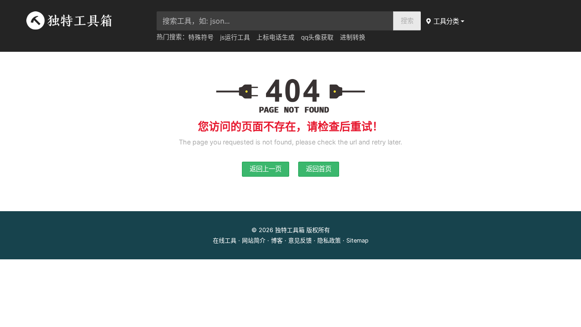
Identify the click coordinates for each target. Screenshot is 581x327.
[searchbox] (275, 20)
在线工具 (224, 240)
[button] (446, 21)
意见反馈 (300, 240)
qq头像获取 (317, 37)
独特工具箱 (290, 230)
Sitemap (357, 240)
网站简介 (254, 240)
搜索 (407, 21)
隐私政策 (329, 240)
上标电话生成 (275, 37)
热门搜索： (172, 36)
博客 (277, 240)
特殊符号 (201, 37)
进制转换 (352, 37)
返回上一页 (265, 169)
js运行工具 (235, 37)
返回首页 (318, 169)
